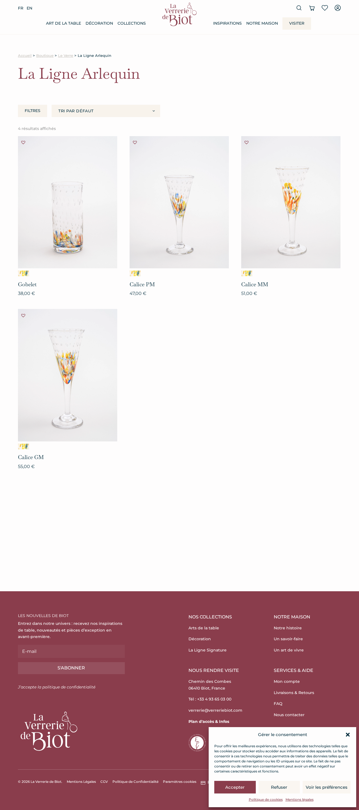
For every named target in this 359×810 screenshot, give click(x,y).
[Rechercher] (299, 7)
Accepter (235, 787)
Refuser (279, 787)
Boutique (45, 55)
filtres (32, 110)
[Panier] (312, 7)
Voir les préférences (327, 787)
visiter (296, 23)
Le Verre (65, 55)
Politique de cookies (266, 799)
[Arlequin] (23, 273)
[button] (348, 734)
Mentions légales (300, 799)
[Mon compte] (337, 7)
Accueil (25, 55)
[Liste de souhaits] (324, 7)
